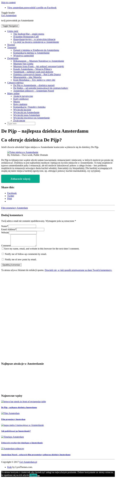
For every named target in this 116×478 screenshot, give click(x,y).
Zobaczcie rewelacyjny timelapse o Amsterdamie (22, 443)
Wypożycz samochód (23, 55)
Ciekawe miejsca (15, 82)
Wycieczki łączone (22, 109)
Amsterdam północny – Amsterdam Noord (33, 90)
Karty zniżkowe (21, 99)
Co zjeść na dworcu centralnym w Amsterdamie (36, 42)
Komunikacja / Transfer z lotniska (29, 107)
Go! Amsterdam (8, 15)
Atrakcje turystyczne (23, 96)
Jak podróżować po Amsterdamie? (16, 431)
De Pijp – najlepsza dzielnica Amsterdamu (19, 407)
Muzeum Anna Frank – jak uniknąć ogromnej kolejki (38, 66)
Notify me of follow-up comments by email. (26, 254)
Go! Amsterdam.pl (28, 462)
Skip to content (8, 2)
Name (4, 226)
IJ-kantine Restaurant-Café (26, 36)
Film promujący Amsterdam (14, 208)
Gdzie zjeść (12, 31)
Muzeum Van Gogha (23, 63)
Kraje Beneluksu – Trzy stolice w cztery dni (34, 80)
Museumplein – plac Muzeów (27, 77)
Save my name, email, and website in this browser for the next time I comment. (41, 248)
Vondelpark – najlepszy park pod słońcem (33, 72)
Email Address (8, 229)
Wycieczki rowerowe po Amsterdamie (31, 118)
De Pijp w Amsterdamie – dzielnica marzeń (34, 85)
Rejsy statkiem (20, 104)
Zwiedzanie (12, 58)
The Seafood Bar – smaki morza (28, 34)
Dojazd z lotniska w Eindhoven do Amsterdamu (36, 50)
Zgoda (33, 475)
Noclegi (11, 44)
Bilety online (13, 93)
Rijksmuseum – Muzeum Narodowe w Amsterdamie (38, 61)
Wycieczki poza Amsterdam (26, 115)
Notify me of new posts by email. (21, 259)
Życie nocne (19, 120)
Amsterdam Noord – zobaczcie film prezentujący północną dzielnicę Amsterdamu (35, 454)
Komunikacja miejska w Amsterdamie (31, 53)
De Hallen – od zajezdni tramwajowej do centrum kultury (40, 88)
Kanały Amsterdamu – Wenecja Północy (32, 69)
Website (5, 232)
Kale (9, 467)
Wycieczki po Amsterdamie (26, 112)
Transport (11, 47)
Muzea (16, 101)
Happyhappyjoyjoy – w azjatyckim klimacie (34, 39)
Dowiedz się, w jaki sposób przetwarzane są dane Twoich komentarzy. (78, 270)
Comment (6, 245)
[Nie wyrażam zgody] (38, 475)
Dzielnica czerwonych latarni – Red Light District (37, 74)
